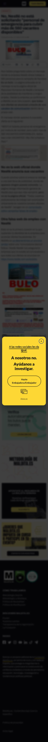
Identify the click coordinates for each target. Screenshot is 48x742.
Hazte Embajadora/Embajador (24, 381)
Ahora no (24, 399)
